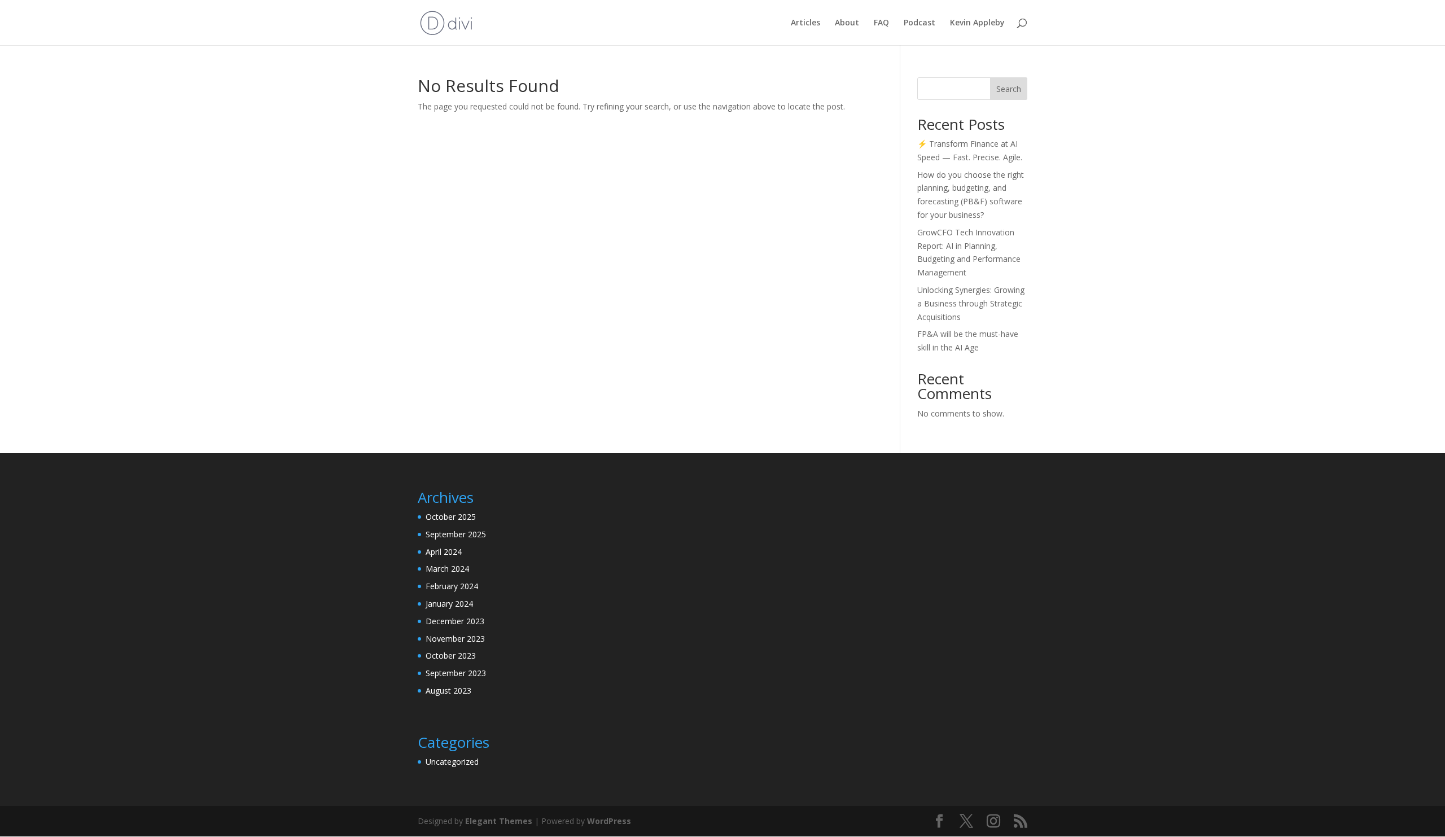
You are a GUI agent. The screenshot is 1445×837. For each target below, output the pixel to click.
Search (1008, 89)
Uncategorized (452, 761)
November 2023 (455, 638)
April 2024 (444, 551)
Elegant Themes (498, 821)
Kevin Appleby (977, 23)
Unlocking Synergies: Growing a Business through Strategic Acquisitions (970, 303)
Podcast (919, 23)
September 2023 (456, 673)
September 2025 (456, 534)
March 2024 (447, 568)
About (847, 23)
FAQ (881, 23)
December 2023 (455, 621)
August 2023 (448, 690)
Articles (805, 23)
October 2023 (451, 655)
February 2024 (452, 586)
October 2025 (451, 516)
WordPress (609, 821)
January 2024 (449, 603)
